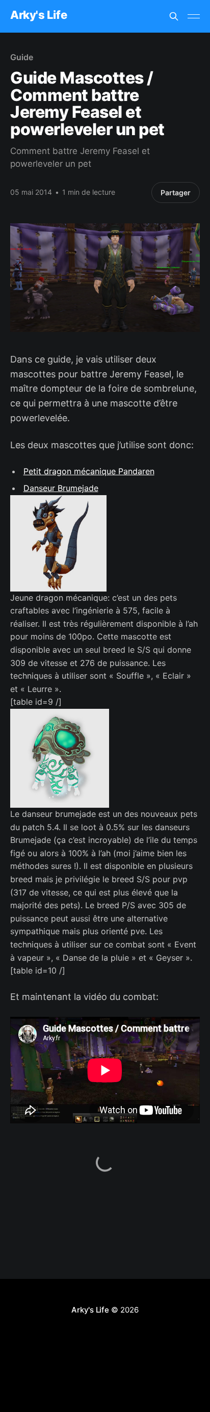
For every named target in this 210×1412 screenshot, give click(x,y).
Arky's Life (38, 15)
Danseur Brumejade (60, 488)
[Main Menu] (193, 16)
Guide (21, 57)
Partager (176, 192)
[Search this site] (174, 16)
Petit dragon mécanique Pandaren (88, 471)
